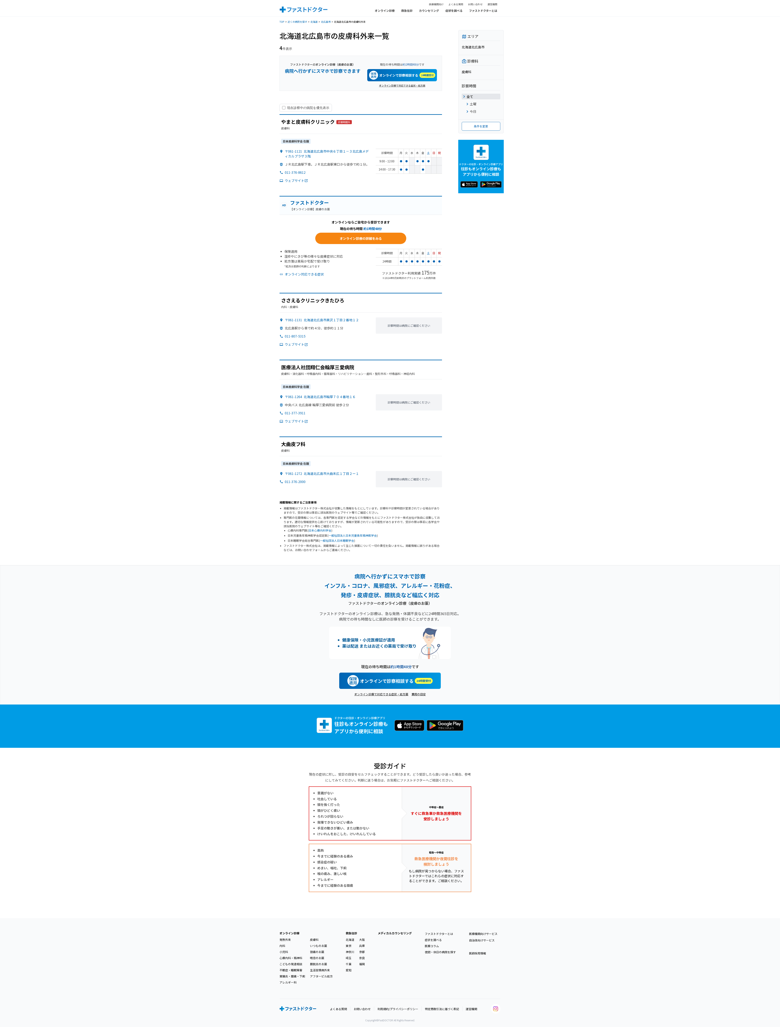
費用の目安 (419, 694)
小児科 (284, 952)
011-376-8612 (295, 172)
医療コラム (432, 946)
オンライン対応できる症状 (304, 274)
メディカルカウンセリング (395, 933)
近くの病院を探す (297, 21)
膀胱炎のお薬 (318, 964)
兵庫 (362, 946)
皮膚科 (314, 940)
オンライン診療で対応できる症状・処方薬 (402, 85)
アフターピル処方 (321, 976)
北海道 (314, 21)
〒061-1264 (320, 396)
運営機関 (492, 4)
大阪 (362, 940)
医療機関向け (436, 4)
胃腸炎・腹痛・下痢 (292, 976)
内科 (282, 946)
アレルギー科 (288, 982)
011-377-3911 (295, 412)
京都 (362, 952)
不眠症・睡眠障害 (291, 970)
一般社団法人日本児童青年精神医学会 (352, 535)
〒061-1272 (322, 473)
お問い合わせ (475, 4)
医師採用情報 (477, 953)
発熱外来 (285, 940)
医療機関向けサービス (483, 934)
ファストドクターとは (483, 11)
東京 (348, 946)
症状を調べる (454, 11)
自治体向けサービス (482, 940)
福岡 (362, 964)
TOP (282, 21)
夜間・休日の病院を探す (440, 952)
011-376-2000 (295, 481)
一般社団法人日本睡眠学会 (337, 540)
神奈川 (350, 952)
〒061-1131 (322, 319)
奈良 (362, 958)
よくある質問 (455, 4)
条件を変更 (481, 126)
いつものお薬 (318, 946)
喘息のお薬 (317, 958)
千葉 (348, 964)
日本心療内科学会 (320, 530)
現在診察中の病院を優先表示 (308, 108)
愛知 (348, 970)
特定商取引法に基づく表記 (442, 1009)
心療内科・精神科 (291, 958)
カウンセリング (429, 11)
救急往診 (407, 11)
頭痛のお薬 (317, 952)
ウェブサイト (294, 180)
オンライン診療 (385, 11)
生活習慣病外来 (320, 970)
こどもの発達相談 (291, 964)
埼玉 (348, 958)
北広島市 (326, 21)
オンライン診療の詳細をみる (361, 238)
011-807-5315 (295, 336)
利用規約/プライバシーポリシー (397, 1009)
